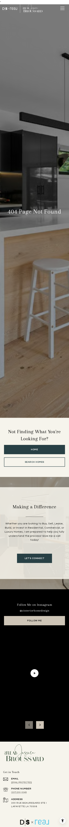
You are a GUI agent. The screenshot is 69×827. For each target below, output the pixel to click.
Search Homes (34, 462)
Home (34, 449)
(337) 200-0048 (19, 792)
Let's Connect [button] (34, 558)
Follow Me (34, 621)
